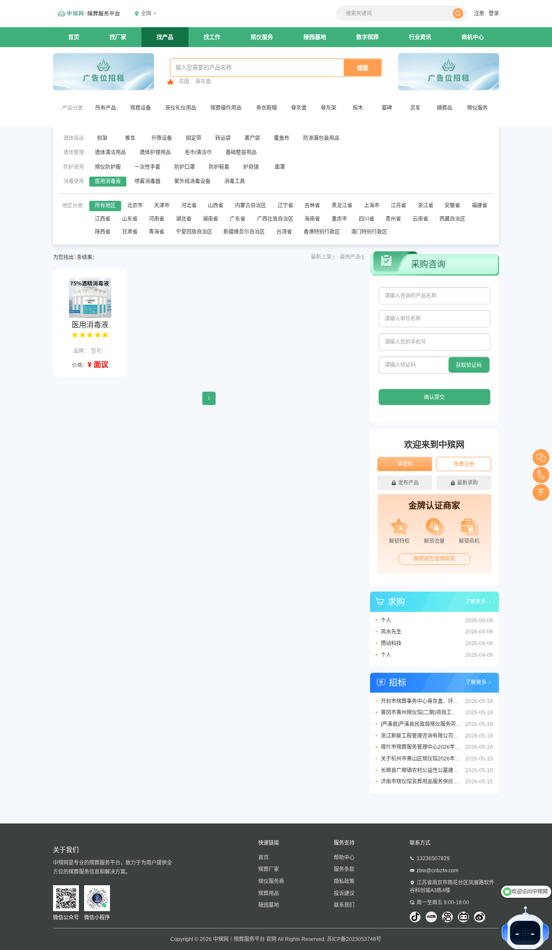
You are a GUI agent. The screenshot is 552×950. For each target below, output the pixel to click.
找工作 (212, 37)
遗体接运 (73, 138)
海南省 (312, 219)
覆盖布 (281, 138)
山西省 (215, 206)
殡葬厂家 (268, 869)
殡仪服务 (262, 37)
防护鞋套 (219, 167)
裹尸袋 (252, 138)
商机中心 (472, 37)
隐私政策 (344, 881)
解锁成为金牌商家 (434, 559)
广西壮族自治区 (275, 219)
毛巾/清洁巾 (198, 152)
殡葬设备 (140, 108)
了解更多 (475, 601)
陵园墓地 (315, 37)
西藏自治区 (452, 219)
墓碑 (387, 108)
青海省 (156, 232)
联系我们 (344, 905)
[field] (434, 295)
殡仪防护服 (108, 167)
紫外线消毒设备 (192, 181)
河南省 (156, 219)
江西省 (102, 219)
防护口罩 (184, 167)
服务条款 (344, 869)
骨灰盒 (203, 82)
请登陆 (405, 464)
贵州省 (393, 219)
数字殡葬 (367, 37)
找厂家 (118, 37)
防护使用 (73, 167)
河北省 (189, 206)
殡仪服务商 (271, 881)
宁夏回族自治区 (194, 232)
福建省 (479, 206)
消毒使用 (73, 181)
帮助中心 (344, 858)
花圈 (184, 82)
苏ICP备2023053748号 (354, 939)
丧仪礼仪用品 (180, 108)
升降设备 (161, 138)
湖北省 (183, 219)
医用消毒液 (108, 181)
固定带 (193, 138)
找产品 (165, 37)
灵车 (415, 108)
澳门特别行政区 (369, 232)
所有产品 (105, 108)
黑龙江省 (342, 206)
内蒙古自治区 (250, 206)
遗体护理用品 (155, 152)
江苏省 (398, 206)
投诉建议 (344, 893)
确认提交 (434, 397)
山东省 (130, 219)
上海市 (372, 206)
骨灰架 (328, 108)
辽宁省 (285, 206)
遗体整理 (73, 152)
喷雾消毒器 (147, 181)
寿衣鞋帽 (266, 108)
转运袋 (223, 138)
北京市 (135, 206)
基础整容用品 (241, 152)
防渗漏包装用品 (321, 138)
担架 (102, 138)
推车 (130, 138)
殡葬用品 (268, 893)
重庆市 (339, 219)
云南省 (420, 219)
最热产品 (350, 257)
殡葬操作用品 (226, 108)
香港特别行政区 (322, 232)
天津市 (161, 206)
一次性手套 (147, 167)
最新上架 (321, 257)
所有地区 (105, 206)
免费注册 (464, 464)
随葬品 (444, 108)
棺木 (358, 108)
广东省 (237, 219)
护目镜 (251, 167)
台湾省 (284, 232)
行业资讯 (420, 37)
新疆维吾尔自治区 (244, 232)
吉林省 (312, 206)
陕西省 (102, 232)
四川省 (366, 219)
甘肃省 (130, 232)
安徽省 (452, 206)
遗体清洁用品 (110, 152)
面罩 (280, 167)
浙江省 (425, 206)
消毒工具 (234, 181)
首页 (73, 37)
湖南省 (210, 219)
